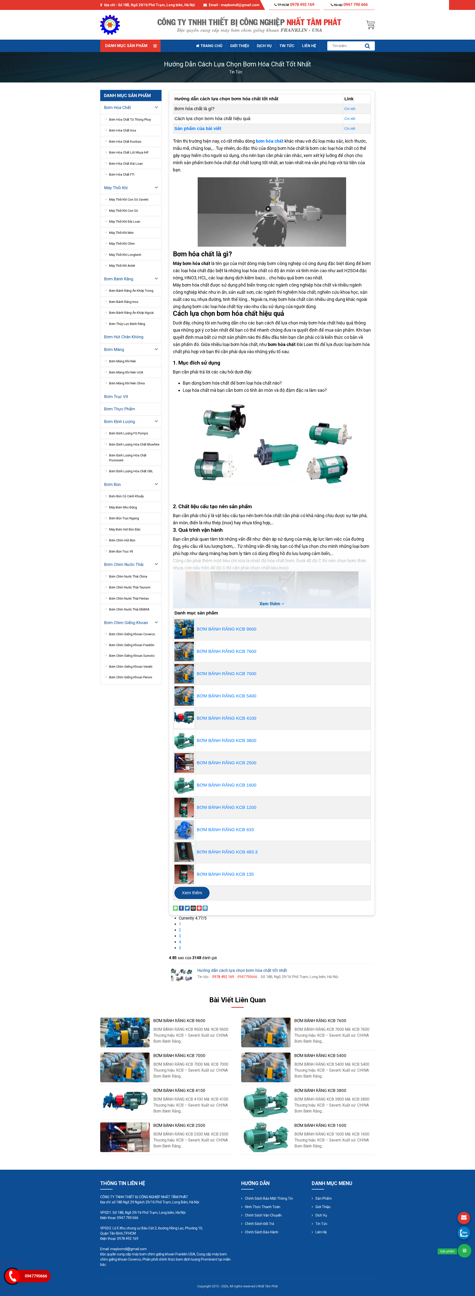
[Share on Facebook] (181, 907)
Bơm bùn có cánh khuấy (126, 496)
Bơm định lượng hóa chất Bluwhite (134, 444)
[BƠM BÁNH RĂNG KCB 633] (184, 829)
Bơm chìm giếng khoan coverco (132, 634)
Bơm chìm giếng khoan (126, 622)
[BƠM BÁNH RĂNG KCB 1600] (184, 784)
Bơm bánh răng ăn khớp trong (131, 290)
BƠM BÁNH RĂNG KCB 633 (225, 829)
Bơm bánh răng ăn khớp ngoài (131, 313)
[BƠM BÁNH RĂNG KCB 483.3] (184, 851)
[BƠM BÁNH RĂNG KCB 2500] (184, 762)
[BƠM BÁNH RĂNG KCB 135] (184, 874)
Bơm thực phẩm (119, 408)
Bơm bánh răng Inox (123, 302)
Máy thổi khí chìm (122, 243)
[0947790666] (464, 1233)
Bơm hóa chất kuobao (125, 141)
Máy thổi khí (116, 187)
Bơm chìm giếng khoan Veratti (130, 666)
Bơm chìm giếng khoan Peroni (130, 677)
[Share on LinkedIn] (205, 907)
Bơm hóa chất (117, 107)
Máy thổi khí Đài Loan (124, 221)
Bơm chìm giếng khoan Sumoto (132, 656)
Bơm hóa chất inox (122, 130)
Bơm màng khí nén (122, 361)
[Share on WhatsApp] (175, 907)
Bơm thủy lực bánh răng (127, 324)
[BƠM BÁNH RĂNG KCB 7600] (184, 651)
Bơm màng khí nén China (127, 383)
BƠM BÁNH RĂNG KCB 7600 (226, 651)
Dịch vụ (264, 46)
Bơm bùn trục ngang (124, 518)
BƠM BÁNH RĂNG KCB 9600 (226, 629)
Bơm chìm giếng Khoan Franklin (131, 645)
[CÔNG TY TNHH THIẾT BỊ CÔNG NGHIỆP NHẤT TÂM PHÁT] (110, 24)
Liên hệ (309, 46)
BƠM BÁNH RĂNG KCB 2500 (226, 762)
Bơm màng (114, 349)
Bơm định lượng (119, 421)
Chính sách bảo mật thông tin (269, 1198)
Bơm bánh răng (118, 278)
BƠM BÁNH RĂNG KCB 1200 (226, 807)
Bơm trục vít (116, 396)
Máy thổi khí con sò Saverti (128, 199)
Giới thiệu (239, 46)
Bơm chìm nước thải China (128, 576)
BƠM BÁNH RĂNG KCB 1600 (226, 785)
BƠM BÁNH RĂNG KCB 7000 (226, 673)
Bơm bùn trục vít (121, 551)
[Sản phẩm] (464, 1251)
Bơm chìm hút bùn (122, 540)
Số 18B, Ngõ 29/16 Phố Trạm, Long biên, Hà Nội (156, 5)
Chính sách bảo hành (261, 1232)
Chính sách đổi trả (259, 1224)
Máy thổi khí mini (121, 233)
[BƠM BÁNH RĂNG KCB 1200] (184, 807)
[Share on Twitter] (187, 907)
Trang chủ (210, 46)
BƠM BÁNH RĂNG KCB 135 (225, 874)
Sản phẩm (323, 1198)
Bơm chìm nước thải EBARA (129, 609)
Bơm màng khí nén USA (126, 372)
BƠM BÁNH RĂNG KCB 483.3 (227, 851)
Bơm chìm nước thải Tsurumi (129, 587)
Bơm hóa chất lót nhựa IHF (129, 152)
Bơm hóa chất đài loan (126, 163)
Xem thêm (192, 892)
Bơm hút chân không (123, 336)
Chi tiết (349, 109)
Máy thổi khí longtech (125, 255)
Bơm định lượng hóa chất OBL (131, 471)
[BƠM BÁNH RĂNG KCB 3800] (184, 740)
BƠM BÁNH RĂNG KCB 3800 (226, 740)
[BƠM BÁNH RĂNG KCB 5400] (184, 695)
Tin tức (286, 46)
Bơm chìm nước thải (123, 564)
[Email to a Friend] (193, 907)
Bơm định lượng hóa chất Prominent (127, 457)
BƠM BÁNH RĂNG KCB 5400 (226, 695)
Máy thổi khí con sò (123, 210)
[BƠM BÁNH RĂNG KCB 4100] (184, 717)
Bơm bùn (112, 484)
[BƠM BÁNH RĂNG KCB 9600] (184, 628)
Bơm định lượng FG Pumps (128, 433)
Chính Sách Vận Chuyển (263, 1215)
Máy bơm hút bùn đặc (125, 529)
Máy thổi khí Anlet (122, 265)
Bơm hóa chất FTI (121, 174)
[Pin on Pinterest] (199, 907)
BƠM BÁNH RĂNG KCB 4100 (226, 718)
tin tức (235, 72)
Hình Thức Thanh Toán (262, 1207)
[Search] (367, 46)
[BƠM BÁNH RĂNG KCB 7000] (184, 673)
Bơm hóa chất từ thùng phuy (130, 119)
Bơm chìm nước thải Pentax (129, 598)
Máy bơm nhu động (123, 507)
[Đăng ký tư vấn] (464, 1218)
